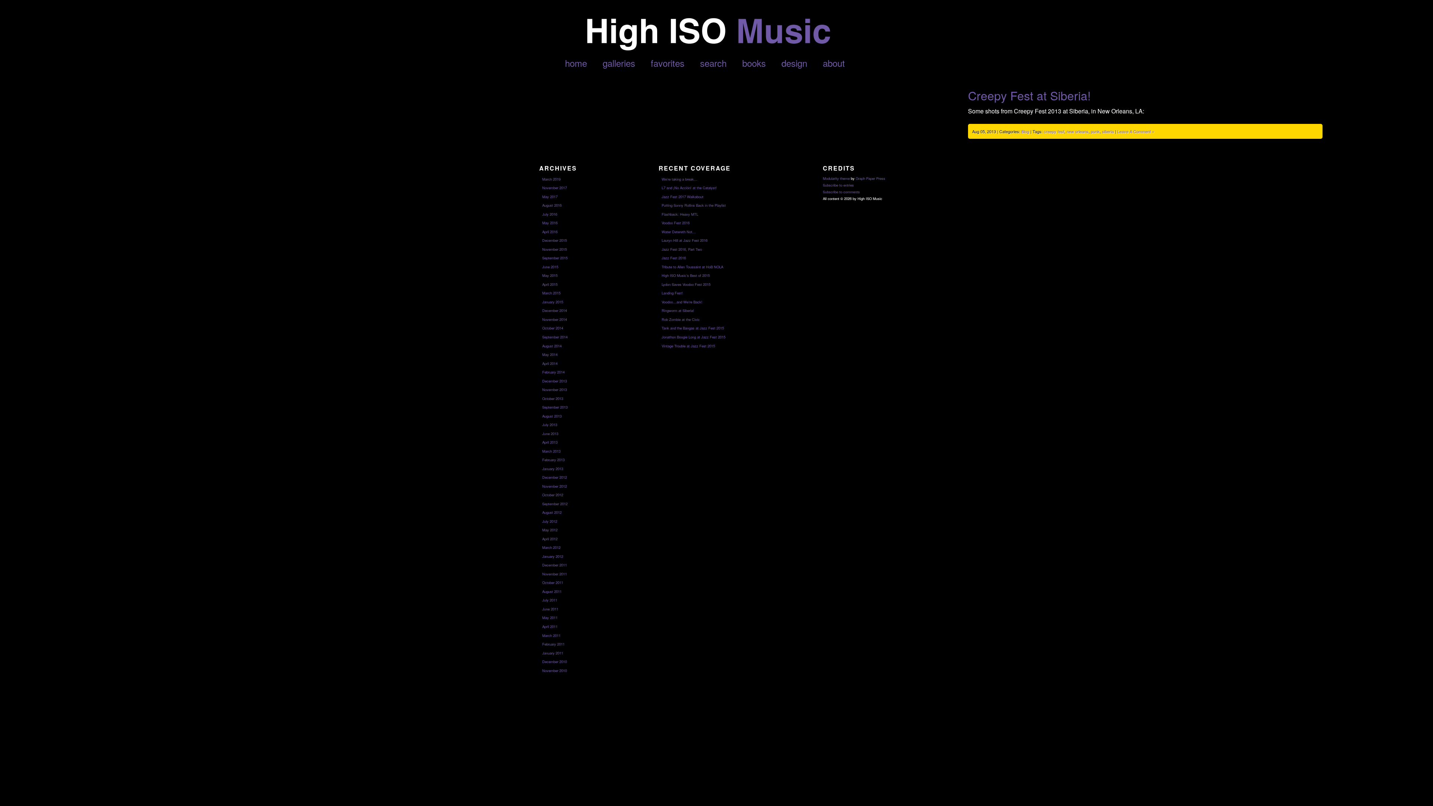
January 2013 (552, 468)
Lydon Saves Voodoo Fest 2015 (686, 284)
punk (1095, 131)
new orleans (1078, 131)
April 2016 (550, 231)
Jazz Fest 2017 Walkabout (682, 196)
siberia (1108, 131)
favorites (667, 62)
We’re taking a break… (679, 179)
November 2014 (554, 319)
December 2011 (554, 565)
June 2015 (550, 266)
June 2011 (550, 609)
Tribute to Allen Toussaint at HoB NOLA (692, 266)
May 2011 (550, 617)
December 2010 (554, 661)
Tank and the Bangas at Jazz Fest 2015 (693, 328)
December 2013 (554, 381)
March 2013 (551, 451)
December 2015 (554, 240)
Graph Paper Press (870, 178)
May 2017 (550, 196)
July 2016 (549, 214)
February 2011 (553, 644)
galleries (619, 62)
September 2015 (555, 257)
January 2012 (552, 556)
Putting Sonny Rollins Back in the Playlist (694, 205)
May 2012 (550, 529)
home (576, 62)
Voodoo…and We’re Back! (682, 301)
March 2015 (551, 293)
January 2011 (552, 653)
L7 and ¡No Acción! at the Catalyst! (689, 187)
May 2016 (550, 222)
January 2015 (552, 301)
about (834, 62)
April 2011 (550, 626)
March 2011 (551, 635)
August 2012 (552, 512)
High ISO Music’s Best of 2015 (686, 275)
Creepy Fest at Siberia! (1029, 95)
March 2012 (551, 547)
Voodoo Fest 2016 (676, 222)
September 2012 (555, 503)
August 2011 (552, 591)
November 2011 (554, 574)
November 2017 (554, 187)
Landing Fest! (672, 293)
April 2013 (550, 442)
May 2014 (550, 354)
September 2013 (555, 407)
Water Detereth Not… (679, 231)
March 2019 (551, 179)
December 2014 (554, 310)
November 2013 (554, 389)
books (754, 62)
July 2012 (549, 521)
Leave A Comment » (1135, 131)
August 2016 (552, 205)
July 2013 (549, 424)
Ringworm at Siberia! (678, 310)
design (794, 62)
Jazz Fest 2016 (674, 257)
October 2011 (552, 582)
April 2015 (550, 284)
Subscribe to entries (838, 185)
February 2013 (553, 459)
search (713, 62)
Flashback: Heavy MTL (680, 214)
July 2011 (549, 600)
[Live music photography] (708, 48)
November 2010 (554, 670)
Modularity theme (836, 178)
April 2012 (550, 538)
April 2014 (550, 363)
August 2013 (552, 416)
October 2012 (552, 494)
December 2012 (554, 477)
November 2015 (554, 249)
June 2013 (550, 433)
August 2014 (552, 346)
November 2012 (554, 486)
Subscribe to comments (841, 191)
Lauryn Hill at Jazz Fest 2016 (685, 240)
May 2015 (550, 275)
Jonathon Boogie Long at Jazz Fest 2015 (693, 337)
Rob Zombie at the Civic (681, 319)
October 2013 (552, 398)
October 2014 (552, 328)
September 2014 (555, 337)
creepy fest (1054, 131)
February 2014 (553, 372)
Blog (1025, 131)
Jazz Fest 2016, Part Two (682, 249)
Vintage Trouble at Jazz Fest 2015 (688, 346)
